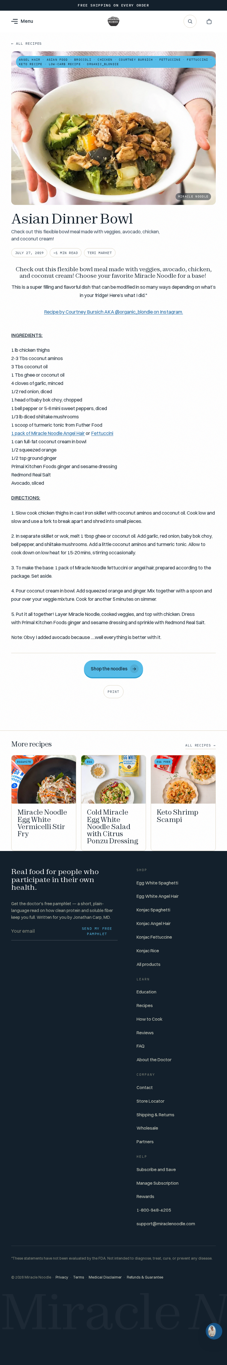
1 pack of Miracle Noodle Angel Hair (48, 433)
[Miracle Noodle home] (113, 21)
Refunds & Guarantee (145, 1277)
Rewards (145, 1196)
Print (113, 692)
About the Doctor (154, 1059)
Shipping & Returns (155, 1114)
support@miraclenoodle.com (166, 1223)
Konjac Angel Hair (154, 923)
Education (146, 992)
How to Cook (150, 1019)
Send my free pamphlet (97, 931)
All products (148, 964)
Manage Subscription (158, 1183)
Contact (145, 1087)
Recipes (145, 1005)
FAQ (141, 1046)
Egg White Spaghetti (157, 883)
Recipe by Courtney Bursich (113, 312)
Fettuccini (102, 433)
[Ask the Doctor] (214, 1331)
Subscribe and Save (156, 1169)
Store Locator (150, 1101)
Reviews (145, 1032)
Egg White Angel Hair (158, 896)
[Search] (190, 21)
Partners (145, 1141)
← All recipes (26, 43)
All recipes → (200, 745)
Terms (78, 1277)
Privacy (62, 1277)
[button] (209, 21)
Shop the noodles (114, 669)
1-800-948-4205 (154, 1210)
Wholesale (147, 1128)
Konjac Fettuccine (154, 937)
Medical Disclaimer (105, 1277)
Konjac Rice (148, 950)
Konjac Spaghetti (153, 910)
